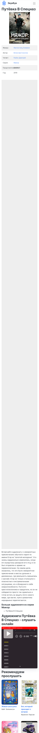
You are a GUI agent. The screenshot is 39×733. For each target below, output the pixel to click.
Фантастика (18, 48)
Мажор (16, 63)
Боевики (26, 48)
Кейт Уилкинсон (8, 709)
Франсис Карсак (28, 715)
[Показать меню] (34, 3)
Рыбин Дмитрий (20, 58)
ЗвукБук (12, 3)
